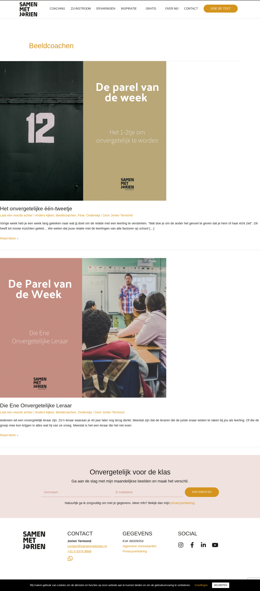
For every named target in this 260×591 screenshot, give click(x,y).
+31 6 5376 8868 (79, 551)
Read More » (9, 238)
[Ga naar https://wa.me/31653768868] (70, 559)
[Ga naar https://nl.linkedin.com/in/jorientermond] (203, 545)
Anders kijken (44, 215)
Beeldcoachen (66, 215)
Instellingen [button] (201, 585)
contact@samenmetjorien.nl (87, 546)
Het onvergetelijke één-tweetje (36, 208)
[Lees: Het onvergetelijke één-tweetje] (83, 130)
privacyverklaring (182, 503)
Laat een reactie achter (16, 215)
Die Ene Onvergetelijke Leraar (36, 405)
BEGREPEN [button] (220, 585)
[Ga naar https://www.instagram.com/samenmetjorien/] (181, 545)
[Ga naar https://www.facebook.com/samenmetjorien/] (192, 545)
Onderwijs (93, 215)
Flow (81, 215)
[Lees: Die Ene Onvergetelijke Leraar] (83, 327)
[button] (221, 9)
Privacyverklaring (135, 551)
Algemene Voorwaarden (140, 546)
